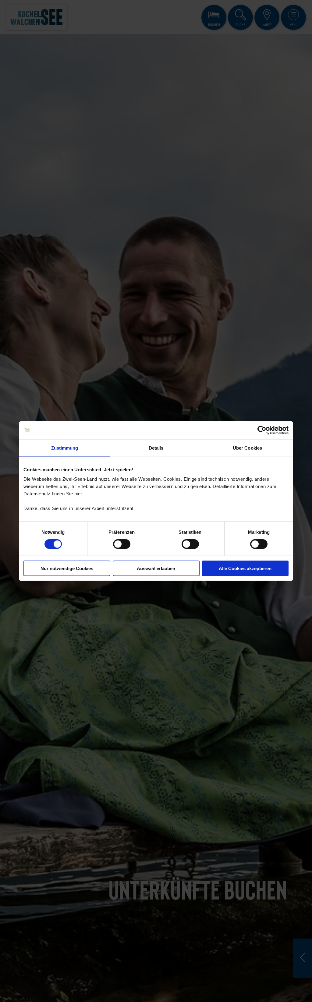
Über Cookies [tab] (247, 447)
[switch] (121, 544)
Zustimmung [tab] (64, 447)
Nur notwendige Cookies (67, 568)
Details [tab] (156, 447)
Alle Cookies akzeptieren (245, 568)
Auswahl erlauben (156, 568)
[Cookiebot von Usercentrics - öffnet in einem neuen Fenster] (262, 430)
